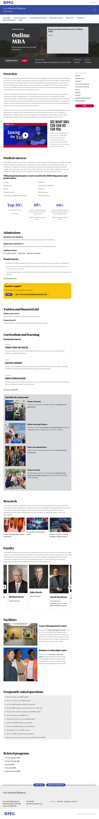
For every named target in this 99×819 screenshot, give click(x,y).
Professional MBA (10, 768)
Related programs (80, 101)
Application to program (33, 253)
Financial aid (9, 320)
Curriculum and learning (82, 86)
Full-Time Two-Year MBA (12, 761)
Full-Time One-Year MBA (12, 758)
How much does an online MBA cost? (17, 715)
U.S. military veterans (9, 253)
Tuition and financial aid (82, 84)
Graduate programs (18, 29)
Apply (20, 20)
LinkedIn (73, 801)
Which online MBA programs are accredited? (19, 722)
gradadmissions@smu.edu (34, 804)
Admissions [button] (80, 18)
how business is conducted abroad (51, 427)
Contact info (21, 253)
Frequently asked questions (83, 98)
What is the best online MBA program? (17, 697)
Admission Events (11, 60)
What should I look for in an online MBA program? (20, 719)
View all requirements (10, 278)
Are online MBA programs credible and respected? (20, 704)
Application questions (12, 244)
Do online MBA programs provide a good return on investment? (24, 708)
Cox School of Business (14, 8)
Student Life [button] (70, 18)
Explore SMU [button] (93, 2)
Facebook (60, 801)
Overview (77, 75)
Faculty (77, 89)
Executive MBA (9, 764)
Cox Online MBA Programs (11, 801)
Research (77, 92)
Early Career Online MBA (12, 771)
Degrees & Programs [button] (9, 20)
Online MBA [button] (6, 18)
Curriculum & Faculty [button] (20, 18)
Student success (80, 78)
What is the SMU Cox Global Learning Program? (20, 734)
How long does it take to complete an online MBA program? (23, 711)
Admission (78, 81)
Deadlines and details (12, 237)
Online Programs (8, 11)
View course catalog (9, 390)
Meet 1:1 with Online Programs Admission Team (31, 294)
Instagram (67, 801)
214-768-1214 (30, 801)
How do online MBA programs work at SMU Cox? (20, 726)
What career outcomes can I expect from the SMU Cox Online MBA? (25, 737)
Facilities (77, 95)
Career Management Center (56, 630)
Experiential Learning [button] (55, 18)
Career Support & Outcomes (38, 18)
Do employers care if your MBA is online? (18, 730)
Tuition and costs (10, 313)
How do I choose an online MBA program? (18, 700)
